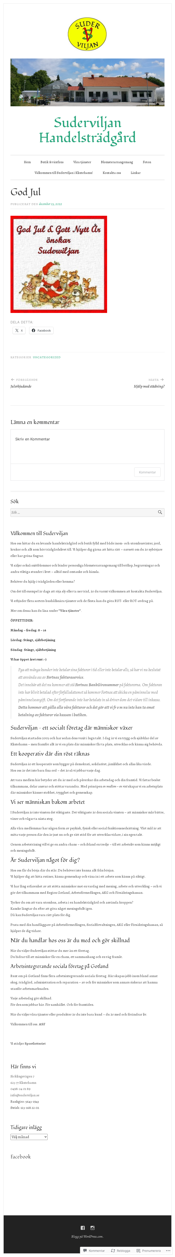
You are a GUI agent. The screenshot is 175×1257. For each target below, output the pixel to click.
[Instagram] (92, 1228)
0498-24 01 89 (20, 1088)
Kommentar (147, 472)
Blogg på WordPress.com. (87, 1236)
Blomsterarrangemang (117, 162)
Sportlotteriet (35, 1043)
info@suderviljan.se (24, 1095)
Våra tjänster (82, 162)
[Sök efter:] (87, 512)
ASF (42, 1024)
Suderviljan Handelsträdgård (87, 130)
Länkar (136, 172)
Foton (147, 162)
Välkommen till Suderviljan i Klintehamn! (64, 172)
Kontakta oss (112, 172)
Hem (27, 162)
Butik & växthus (52, 162)
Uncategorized (47, 357)
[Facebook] (82, 1228)
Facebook (20, 1156)
